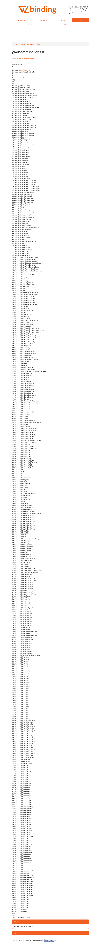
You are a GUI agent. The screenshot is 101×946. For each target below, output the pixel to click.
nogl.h (16, 933)
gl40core (37, 44)
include (23, 44)
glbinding (16, 44)
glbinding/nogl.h (25, 70)
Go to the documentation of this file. (23, 59)
